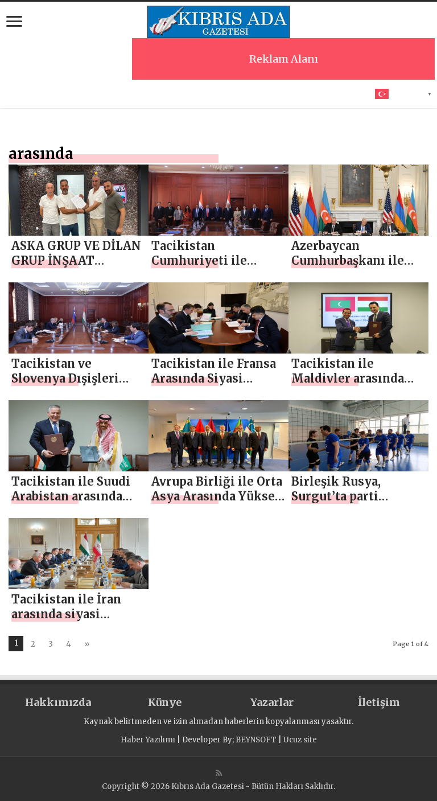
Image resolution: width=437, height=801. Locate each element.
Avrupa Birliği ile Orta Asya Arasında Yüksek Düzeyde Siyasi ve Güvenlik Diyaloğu (217, 503)
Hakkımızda (58, 702)
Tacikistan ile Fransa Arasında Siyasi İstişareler (213, 378)
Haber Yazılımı (148, 740)
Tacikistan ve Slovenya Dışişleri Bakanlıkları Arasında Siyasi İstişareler (76, 385)
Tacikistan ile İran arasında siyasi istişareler (66, 614)
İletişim (379, 702)
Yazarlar (272, 702)
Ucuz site (300, 740)
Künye (165, 702)
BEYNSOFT (256, 740)
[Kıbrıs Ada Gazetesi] (218, 20)
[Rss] (219, 773)
